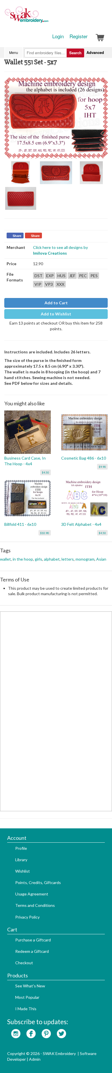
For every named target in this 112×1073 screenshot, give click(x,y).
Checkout (24, 962)
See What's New (30, 985)
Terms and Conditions (35, 905)
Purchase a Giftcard (33, 939)
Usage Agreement (31, 893)
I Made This (25, 1008)
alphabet (52, 559)
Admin (34, 1059)
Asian (101, 559)
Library (21, 859)
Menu (13, 52)
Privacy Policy (27, 917)
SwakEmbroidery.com (47, 17)
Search (75, 52)
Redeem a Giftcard (32, 951)
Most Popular (27, 997)
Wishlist (22, 871)
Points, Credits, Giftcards (38, 882)
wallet (5, 559)
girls (38, 559)
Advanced (95, 52)
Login (58, 36)
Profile (21, 848)
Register (78, 36)
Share (17, 235)
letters (67, 559)
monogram (85, 559)
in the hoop (23, 559)
